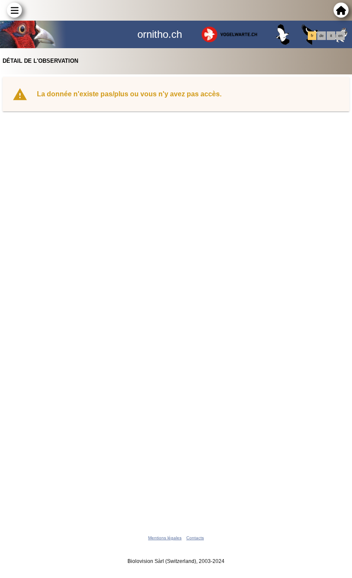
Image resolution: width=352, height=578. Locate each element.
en (340, 36)
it (331, 36)
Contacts (195, 537)
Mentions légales (165, 537)
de (321, 36)
